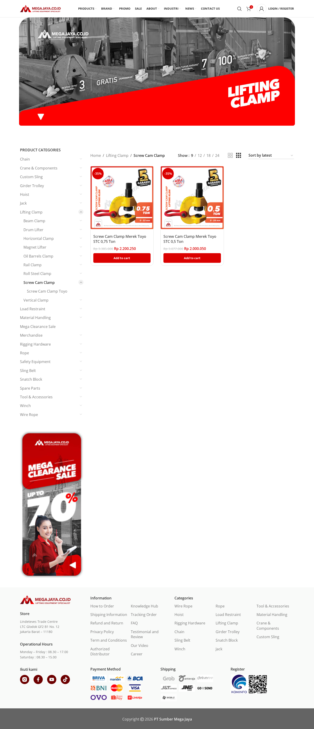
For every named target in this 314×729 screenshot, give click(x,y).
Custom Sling (31, 176)
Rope (24, 352)
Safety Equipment (35, 361)
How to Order (102, 606)
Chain (25, 159)
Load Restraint (32, 308)
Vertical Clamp (36, 300)
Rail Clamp (32, 264)
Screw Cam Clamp (39, 282)
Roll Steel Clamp (37, 273)
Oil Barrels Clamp (38, 256)
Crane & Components (38, 168)
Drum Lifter (33, 229)
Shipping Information (108, 614)
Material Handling (35, 317)
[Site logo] (40, 8)
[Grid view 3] (238, 155)
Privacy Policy (102, 631)
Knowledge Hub (144, 606)
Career (137, 654)
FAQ (134, 623)
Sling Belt (28, 370)
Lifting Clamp (31, 212)
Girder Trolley (32, 185)
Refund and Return (106, 623)
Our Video (139, 645)
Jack (23, 203)
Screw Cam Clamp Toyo (47, 291)
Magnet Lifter (34, 247)
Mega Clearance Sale (38, 326)
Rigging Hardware (35, 344)
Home (95, 155)
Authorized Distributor (100, 651)
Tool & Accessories (36, 396)
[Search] (239, 8)
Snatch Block (31, 379)
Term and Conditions (108, 640)
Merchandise (31, 335)
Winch (25, 405)
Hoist (24, 194)
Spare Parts (30, 388)
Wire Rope (29, 414)
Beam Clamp (34, 220)
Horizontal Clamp (38, 238)
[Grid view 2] (230, 155)
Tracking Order (144, 614)
